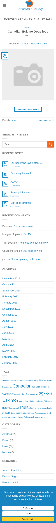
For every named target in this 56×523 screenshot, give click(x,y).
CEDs (9, 394)
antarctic (13, 381)
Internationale (14, 408)
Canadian (22, 385)
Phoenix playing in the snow (26, 259)
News (28, 28)
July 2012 (7, 326)
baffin (28, 381)
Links (5, 446)
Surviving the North (21, 173)
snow (4, 417)
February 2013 (10, 296)
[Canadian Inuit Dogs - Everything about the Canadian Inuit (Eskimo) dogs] (29, 5)
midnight (6, 413)
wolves (37, 417)
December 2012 (11, 308)
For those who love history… (26, 163)
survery (14, 417)
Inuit (24, 407)
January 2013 (9, 302)
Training (27, 417)
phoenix (19, 413)
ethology (32, 401)
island (31, 408)
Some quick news (20, 192)
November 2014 (11, 278)
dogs (48, 393)
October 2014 (9, 284)
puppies (26, 413)
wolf (32, 417)
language (43, 408)
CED (4, 394)
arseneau (21, 380)
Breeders (5, 387)
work (42, 417)
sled (49, 413)
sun (9, 417)
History (5, 408)
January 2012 (9, 363)
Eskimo (9, 400)
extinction (39, 401)
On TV (14, 182)
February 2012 (10, 357)
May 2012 (7, 339)
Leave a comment (45, 120)
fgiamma (42, 44)
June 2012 (8, 333)
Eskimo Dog (22, 401)
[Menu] (4, 5)
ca (11, 387)
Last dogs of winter (20, 203)
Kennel (36, 408)
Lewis (49, 408)
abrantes (5, 381)
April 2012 (8, 345)
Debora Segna (10, 476)
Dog (39, 393)
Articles (6, 434)
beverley (34, 380)
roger (44, 413)
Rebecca (38, 413)
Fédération (48, 401)
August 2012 (9, 320)
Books (5, 440)
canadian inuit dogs (41, 387)
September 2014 (11, 290)
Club (14, 394)
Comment (14, 196)
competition (20, 394)
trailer (20, 417)
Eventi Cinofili (10, 482)
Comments (15, 166)
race (32, 413)
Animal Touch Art (11, 470)
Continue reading (28, 109)
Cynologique (30, 394)
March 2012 (8, 351)
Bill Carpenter (45, 380)
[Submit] (50, 144)
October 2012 (9, 314)
